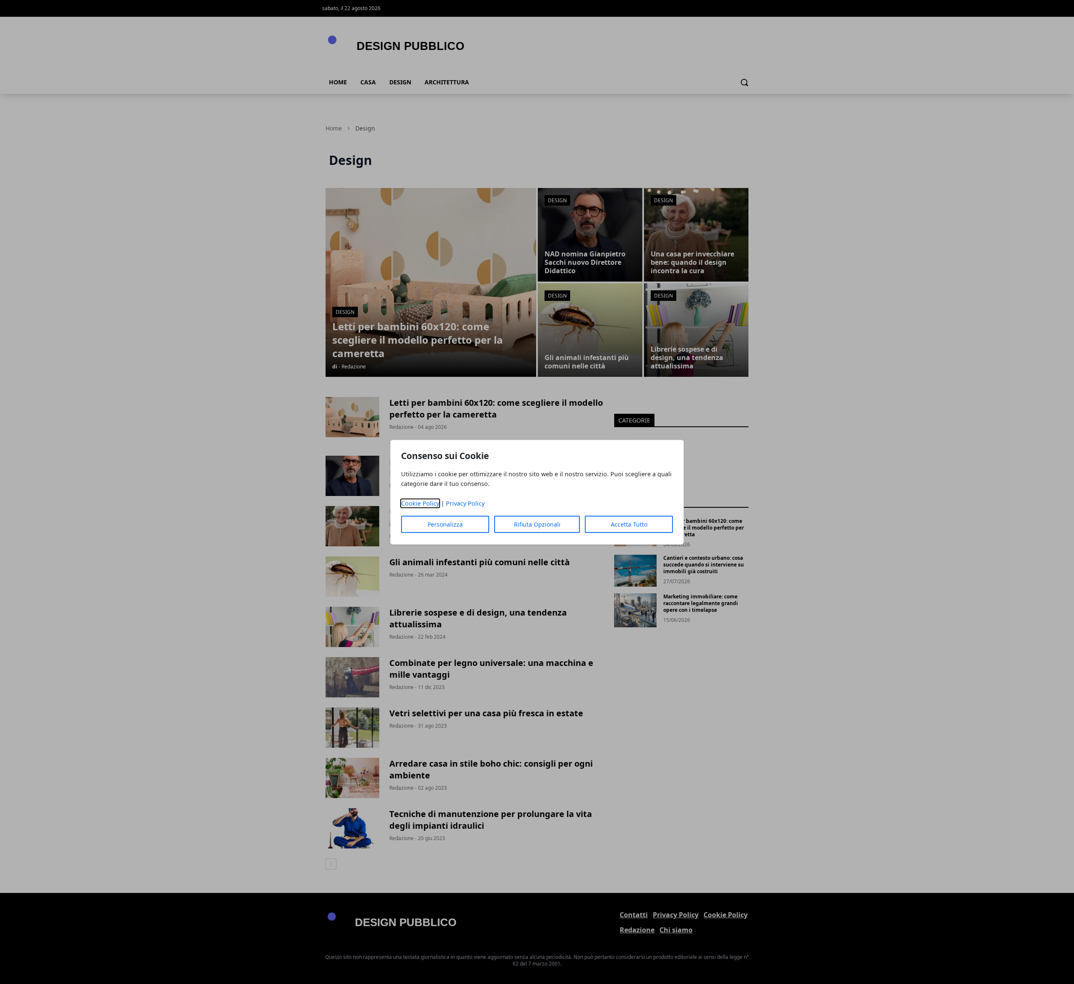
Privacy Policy (465, 503)
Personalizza (445, 524)
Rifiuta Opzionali (537, 524)
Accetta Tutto (629, 524)
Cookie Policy (420, 503)
